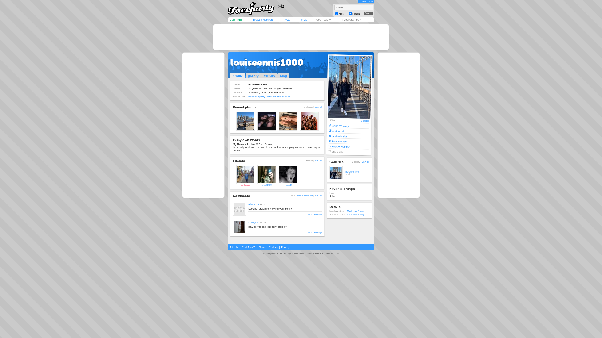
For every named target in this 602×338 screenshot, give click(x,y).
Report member (341, 146)
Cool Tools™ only (355, 211)
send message (315, 214)
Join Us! (234, 247)
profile (238, 76)
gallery (253, 76)
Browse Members (263, 19)
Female (303, 19)
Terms (262, 247)
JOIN (371, 1)
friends (269, 76)
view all (318, 107)
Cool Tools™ (323, 19)
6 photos (365, 121)
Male (287, 19)
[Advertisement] (301, 37)
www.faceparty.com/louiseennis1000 (269, 96)
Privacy (285, 247)
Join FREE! (236, 19)
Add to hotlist (339, 136)
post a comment (305, 196)
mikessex (253, 204)
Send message (340, 125)
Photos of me (351, 171)
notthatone (246, 185)
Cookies (273, 247)
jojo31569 (267, 185)
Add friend (338, 130)
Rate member (340, 141)
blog (283, 76)
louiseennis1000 (266, 62)
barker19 (288, 185)
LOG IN (363, 1)
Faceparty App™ (352, 19)
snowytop (253, 222)
